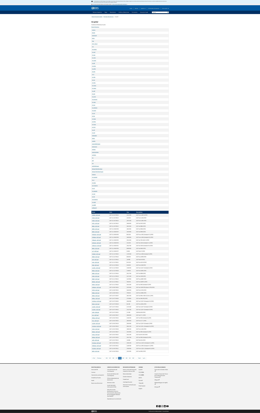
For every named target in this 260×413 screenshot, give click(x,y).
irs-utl (93, 130)
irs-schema (94, 108)
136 (113, 358)
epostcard (94, 35)
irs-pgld (94, 202)
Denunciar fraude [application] (144, 12)
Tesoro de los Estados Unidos (161, 369)
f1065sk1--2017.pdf (96, 345)
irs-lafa (93, 83)
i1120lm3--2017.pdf (96, 326)
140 (127, 358)
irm (93, 46)
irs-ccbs (94, 58)
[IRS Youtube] (167, 406)
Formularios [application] (134, 12)
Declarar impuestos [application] (97, 12)
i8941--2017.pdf (95, 248)
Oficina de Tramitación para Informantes (129, 385)
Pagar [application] (106, 12)
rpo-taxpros (95, 199)
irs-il (93, 74)
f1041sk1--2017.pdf (96, 234)
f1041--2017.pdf (95, 329)
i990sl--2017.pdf (95, 295)
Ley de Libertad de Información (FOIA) (111, 386)
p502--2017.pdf (95, 340)
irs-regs (94, 102)
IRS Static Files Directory (108, 16)
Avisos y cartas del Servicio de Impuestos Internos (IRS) (129, 370)
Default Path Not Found (97, 171)
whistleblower (95, 166)
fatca (93, 38)
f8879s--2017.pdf (96, 282)
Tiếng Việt (141, 383)
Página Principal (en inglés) (97, 16)
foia (93, 41)
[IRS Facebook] (157, 406)
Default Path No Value (97, 169)
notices (93, 149)
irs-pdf (93, 91)
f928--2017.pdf (95, 265)
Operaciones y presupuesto (97, 375)
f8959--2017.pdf (95, 257)
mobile (93, 141)
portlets (94, 155)
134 (107, 358)
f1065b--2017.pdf (96, 215)
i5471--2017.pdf (95, 223)
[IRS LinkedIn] (165, 406)
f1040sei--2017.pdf (96, 237)
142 (133, 358)
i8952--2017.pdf (95, 351)
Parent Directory (95, 27)
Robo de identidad (127, 374)
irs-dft (93, 63)
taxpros (94, 174)
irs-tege (94, 119)
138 (120, 358)
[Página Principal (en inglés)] (95, 8)
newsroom (94, 146)
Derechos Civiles (111, 382)
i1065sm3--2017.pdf (96, 245)
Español (142, 8)
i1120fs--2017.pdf (96, 268)
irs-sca (93, 105)
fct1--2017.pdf (95, 320)
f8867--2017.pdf (95, 279)
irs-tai (93, 116)
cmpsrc (93, 30)
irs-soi (93, 113)
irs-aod (93, 52)
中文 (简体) (141, 372)
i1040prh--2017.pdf (96, 287)
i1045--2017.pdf (95, 276)
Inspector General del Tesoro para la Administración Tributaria (161, 375)
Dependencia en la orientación (114, 399)
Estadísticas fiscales (96, 377)
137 (117, 358)
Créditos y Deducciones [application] (123, 12)
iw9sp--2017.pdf (95, 334)
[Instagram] (162, 406)
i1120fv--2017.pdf (96, 307)
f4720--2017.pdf (95, 290)
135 (110, 358)
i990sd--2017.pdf (96, 337)
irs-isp (93, 80)
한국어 (140, 377)
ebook (93, 32)
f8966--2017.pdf (95, 293)
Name (93, 212)
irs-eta (93, 71)
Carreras (93, 372)
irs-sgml (94, 110)
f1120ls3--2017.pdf (96, 348)
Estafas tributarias (127, 376)
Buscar (168, 12)
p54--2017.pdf (95, 259)
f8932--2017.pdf (95, 304)
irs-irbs (93, 77)
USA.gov (156, 380)
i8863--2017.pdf (95, 226)
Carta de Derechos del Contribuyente (112, 370)
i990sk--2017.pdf (96, 318)
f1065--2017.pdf (95, 220)
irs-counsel (94, 177)
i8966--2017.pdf (95, 273)
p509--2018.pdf (95, 312)
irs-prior (94, 96)
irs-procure (94, 99)
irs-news (94, 88)
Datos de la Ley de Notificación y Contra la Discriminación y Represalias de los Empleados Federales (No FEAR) (113, 393)
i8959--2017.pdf (95, 232)
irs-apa (93, 55)
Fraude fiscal (126, 379)
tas (93, 163)
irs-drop (94, 66)
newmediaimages (96, 144)
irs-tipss (94, 124)
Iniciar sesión (165, 8)
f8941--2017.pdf (95, 270)
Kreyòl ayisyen (142, 386)
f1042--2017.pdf (95, 218)
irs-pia (93, 94)
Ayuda (131, 8)
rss (92, 158)
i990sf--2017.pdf (96, 284)
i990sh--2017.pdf (96, 332)
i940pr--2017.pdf (96, 298)
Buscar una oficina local (96, 383)
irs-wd (93, 133)
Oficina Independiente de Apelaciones (113, 379)
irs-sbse (94, 183)
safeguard (94, 208)
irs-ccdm (94, 60)
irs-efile (94, 69)
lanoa (93, 138)
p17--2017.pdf (95, 251)
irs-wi (93, 188)
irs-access (94, 49)
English (140, 388)
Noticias (136, 8)
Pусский (141, 380)
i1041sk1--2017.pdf (96, 243)
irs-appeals (94, 191)
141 (130, 358)
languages (94, 135)
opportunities (95, 152)
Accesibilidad (166, 411)
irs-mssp (94, 85)
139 (123, 358)
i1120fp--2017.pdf (96, 309)
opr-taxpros (95, 185)
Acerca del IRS (94, 369)
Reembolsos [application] (113, 12)
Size (128, 212)
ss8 (93, 160)
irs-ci (93, 180)
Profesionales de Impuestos (153, 8)
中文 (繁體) (141, 375)
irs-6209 (94, 205)
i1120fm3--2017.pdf (96, 301)
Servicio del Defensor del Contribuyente (112, 374)
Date (110, 212)
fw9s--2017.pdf (95, 262)
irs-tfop (94, 121)
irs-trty (93, 127)
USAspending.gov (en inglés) (161, 382)
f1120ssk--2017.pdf (96, 343)
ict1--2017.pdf (95, 315)
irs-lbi (93, 196)
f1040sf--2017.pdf (96, 254)
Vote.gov (156, 387)
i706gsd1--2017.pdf (96, 240)
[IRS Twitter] (160, 406)
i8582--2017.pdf (95, 229)
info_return (94, 44)
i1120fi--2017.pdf (96, 323)
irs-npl (93, 194)
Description (139, 212)
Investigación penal (127, 382)
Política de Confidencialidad (155, 411)
